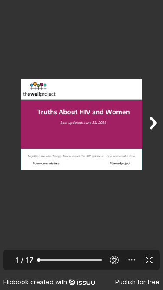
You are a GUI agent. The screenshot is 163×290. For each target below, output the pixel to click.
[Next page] (152, 137)
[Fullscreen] (149, 260)
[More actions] (131, 260)
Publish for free (137, 282)
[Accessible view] (114, 260)
